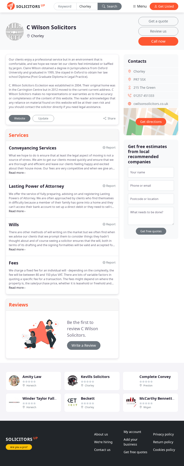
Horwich (31, 385)
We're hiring (103, 442)
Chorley (37, 35)
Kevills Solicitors (95, 376)
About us (101, 434)
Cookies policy (164, 449)
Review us (158, 31)
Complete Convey (155, 376)
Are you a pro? (18, 447)
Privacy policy (163, 434)
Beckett (88, 398)
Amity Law (31, 376)
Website (19, 118)
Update (43, 118)
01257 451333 (144, 95)
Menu (141, 6)
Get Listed (165, 6)
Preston (148, 385)
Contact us (102, 449)
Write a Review (84, 345)
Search (111, 6)
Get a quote (158, 21)
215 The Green (144, 87)
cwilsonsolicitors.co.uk (151, 103)
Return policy (163, 442)
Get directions (151, 121)
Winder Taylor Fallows (41, 398)
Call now (158, 41)
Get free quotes (151, 231)
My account (132, 432)
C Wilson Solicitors (51, 27)
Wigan (147, 407)
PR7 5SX (140, 79)
